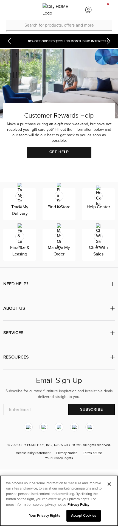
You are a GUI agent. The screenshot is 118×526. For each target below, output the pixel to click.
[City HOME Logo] (59, 9)
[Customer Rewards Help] (59, 109)
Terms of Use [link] (92, 453)
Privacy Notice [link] (66, 453)
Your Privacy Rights (59, 458)
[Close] (109, 484)
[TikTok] (90, 427)
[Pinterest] (74, 427)
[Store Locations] (29, 10)
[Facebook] (43, 427)
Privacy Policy (78, 504)
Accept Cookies (83, 515)
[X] (59, 427)
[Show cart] (108, 10)
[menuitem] (10, 10)
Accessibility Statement (33, 453)
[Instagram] (28, 427)
